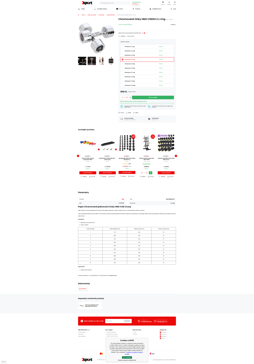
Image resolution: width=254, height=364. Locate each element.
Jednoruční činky (111, 15)
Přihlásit (127, 321)
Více (142, 33)
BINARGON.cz (173, 359)
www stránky (167, 359)
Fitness (83, 15)
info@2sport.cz (135, 3)
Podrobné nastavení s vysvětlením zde (127, 360)
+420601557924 (136, 2)
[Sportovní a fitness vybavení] (78, 14)
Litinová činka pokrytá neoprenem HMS (88, 159)
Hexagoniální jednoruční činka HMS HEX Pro (127, 159)
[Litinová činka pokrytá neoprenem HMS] (87, 142)
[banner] (87, 3)
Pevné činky (101, 15)
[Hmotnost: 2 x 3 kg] (111, 149)
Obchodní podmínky (111, 332)
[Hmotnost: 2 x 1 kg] (103, 149)
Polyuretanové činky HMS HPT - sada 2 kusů (107, 159)
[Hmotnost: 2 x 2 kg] (107, 149)
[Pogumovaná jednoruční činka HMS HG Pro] (166, 142)
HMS (123, 199)
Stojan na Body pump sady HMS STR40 (146, 159)
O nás (134, 332)
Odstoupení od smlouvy (111, 334)
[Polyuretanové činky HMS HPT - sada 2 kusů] (107, 142)
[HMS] (173, 25)
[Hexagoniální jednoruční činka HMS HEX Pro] (127, 142)
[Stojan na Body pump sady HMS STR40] (146, 142)
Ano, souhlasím (127, 357)
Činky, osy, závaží (92, 15)
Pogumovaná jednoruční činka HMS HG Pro (166, 159)
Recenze (135, 334)
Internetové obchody (158, 359)
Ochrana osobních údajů (112, 336)
